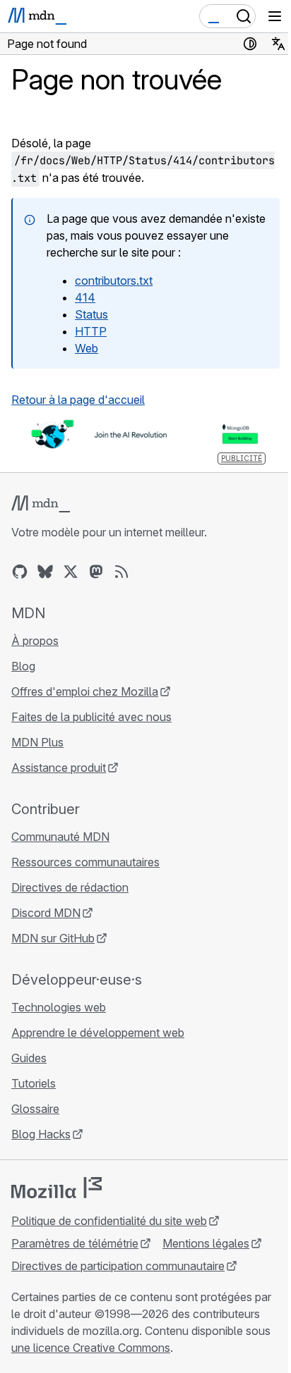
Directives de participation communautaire (118, 1266)
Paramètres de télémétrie (74, 1243)
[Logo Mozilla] (56, 1187)
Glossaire (35, 1109)
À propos (35, 641)
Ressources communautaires (85, 862)
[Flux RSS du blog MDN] (121, 571)
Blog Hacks (41, 1134)
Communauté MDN (60, 837)
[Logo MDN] (40, 503)
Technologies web (58, 1007)
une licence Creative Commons (90, 1348)
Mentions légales (205, 1243)
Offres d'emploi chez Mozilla (84, 691)
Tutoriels (33, 1083)
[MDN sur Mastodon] (96, 571)
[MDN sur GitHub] (19, 571)
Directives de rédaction (70, 887)
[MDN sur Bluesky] (45, 571)
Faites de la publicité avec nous (91, 717)
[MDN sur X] (70, 571)
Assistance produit (58, 768)
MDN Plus (37, 742)
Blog (23, 666)
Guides (29, 1058)
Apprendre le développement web (97, 1033)
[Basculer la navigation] (275, 16)
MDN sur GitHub (53, 938)
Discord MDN (46, 913)
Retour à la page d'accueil (78, 400)
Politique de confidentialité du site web (109, 1221)
